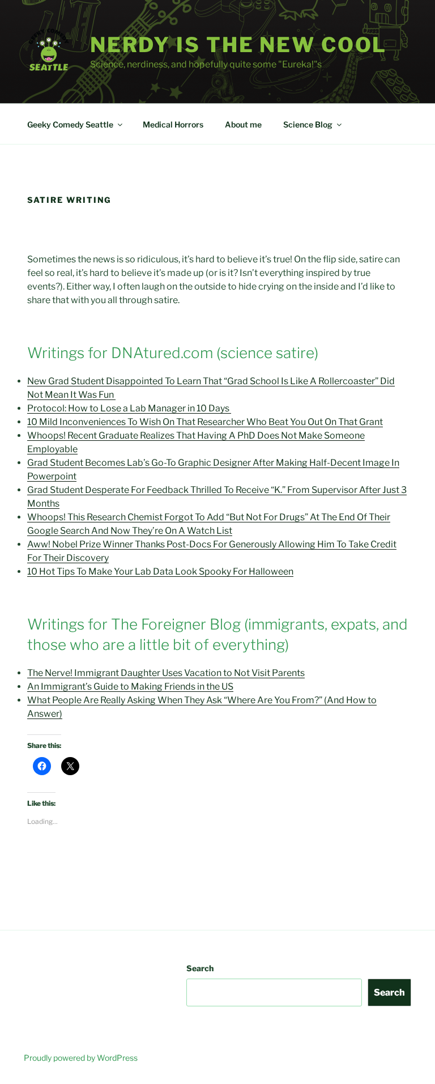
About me (243, 124)
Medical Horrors (173, 124)
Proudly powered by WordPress (81, 1057)
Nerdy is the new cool (238, 44)
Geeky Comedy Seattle (70, 124)
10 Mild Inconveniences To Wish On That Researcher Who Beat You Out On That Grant (205, 421)
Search (200, 968)
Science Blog (307, 124)
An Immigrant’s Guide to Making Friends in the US (130, 686)
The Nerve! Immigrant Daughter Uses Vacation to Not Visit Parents (166, 673)
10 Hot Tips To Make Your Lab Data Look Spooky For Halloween (160, 571)
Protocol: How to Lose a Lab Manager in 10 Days (129, 408)
